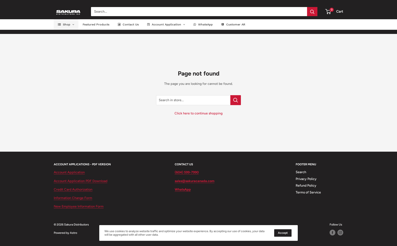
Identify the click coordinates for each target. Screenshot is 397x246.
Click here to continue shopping (198, 113)
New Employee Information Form (79, 206)
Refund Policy (306, 185)
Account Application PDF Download (80, 181)
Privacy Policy (306, 179)
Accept (283, 233)
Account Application (69, 172)
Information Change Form (73, 198)
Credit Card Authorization (73, 189)
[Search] (312, 11)
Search (301, 172)
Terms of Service (308, 192)
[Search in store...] (235, 100)
